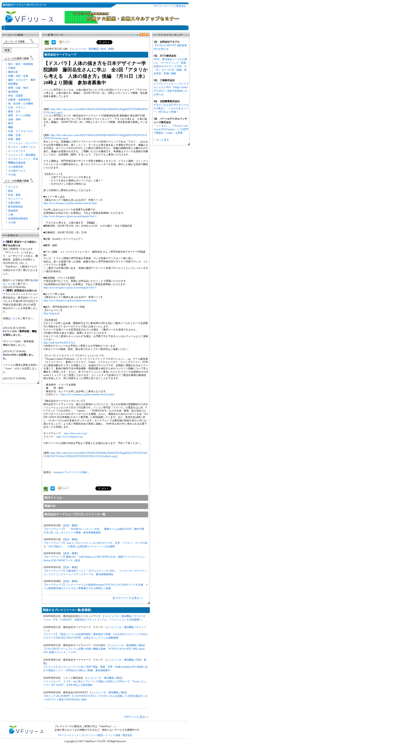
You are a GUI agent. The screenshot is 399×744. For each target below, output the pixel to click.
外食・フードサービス (20, 131)
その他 (12, 174)
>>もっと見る (161, 139)
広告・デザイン (17, 107)
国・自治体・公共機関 (20, 103)
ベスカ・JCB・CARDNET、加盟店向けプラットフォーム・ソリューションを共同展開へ (92, 619)
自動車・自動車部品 (19, 99)
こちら (14, 318)
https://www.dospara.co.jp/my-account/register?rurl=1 (69, 216)
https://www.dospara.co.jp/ (70, 436)
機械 (10, 127)
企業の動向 (14, 202)
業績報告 (13, 210)
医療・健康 (14, 139)
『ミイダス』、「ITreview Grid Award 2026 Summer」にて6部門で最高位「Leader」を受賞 (171, 129)
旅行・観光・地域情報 (20, 64)
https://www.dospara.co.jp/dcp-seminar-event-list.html (70, 203)
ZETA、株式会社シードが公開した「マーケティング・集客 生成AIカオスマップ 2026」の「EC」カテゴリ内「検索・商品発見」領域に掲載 (170, 66)
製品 (10, 190)
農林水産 (13, 71)
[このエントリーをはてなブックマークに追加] (54, 43)
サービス (13, 186)
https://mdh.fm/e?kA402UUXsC (59, 342)
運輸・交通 (14, 135)
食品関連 (13, 91)
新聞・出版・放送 (18, 87)
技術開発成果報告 (18, 218)
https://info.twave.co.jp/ (75, 433)
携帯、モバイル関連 (19, 115)
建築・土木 (14, 111)
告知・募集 (14, 194)
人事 (10, 214)
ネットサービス (17, 151)
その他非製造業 (17, 162)
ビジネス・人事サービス (22, 147)
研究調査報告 (15, 206)
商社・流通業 (15, 95)
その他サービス (17, 170)
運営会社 (181, 6)
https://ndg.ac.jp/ (51, 313)
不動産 (12, 68)
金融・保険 (14, 119)
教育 (10, 123)
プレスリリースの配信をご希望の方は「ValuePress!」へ (85, 726)
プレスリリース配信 (92, 735)
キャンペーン (15, 198)
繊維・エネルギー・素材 (22, 79)
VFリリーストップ (164, 6)
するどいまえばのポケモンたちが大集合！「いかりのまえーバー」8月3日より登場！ (171, 108)
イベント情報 (112, 735)
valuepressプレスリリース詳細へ (71, 472)
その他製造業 (15, 166)
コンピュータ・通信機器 (22, 154)
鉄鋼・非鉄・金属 (18, 75)
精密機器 (13, 83)
